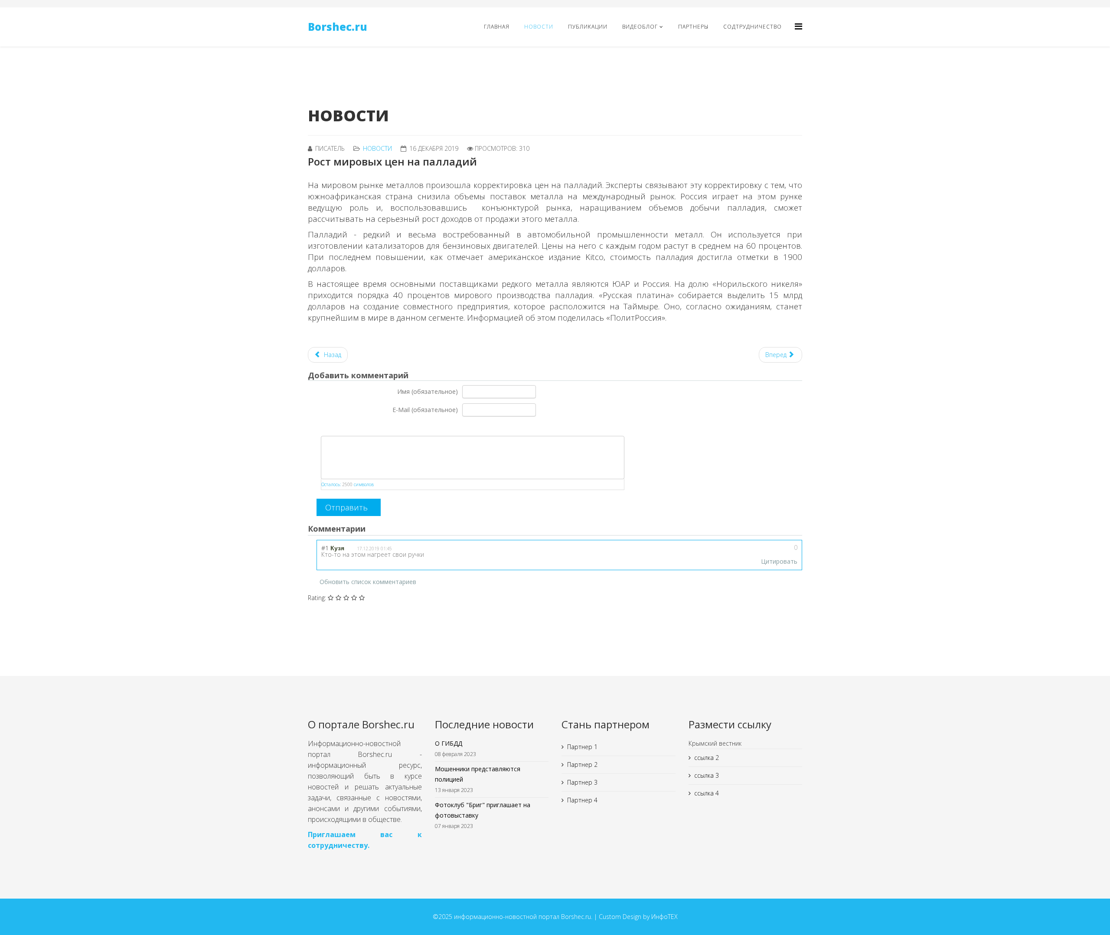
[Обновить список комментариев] (375, 527)
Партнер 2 (582, 764)
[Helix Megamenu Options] (798, 26)
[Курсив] (332, 427)
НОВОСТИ (538, 26)
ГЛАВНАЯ (496, 26)
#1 (325, 548)
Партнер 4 (582, 800)
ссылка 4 (706, 793)
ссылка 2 (706, 757)
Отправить (346, 507)
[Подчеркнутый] (343, 427)
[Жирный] (321, 427)
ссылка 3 (706, 775)
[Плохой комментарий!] (775, 550)
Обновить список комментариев (368, 582)
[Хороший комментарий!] (765, 550)
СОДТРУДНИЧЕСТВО (752, 26)
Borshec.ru (337, 26)
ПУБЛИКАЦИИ (587, 26)
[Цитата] (354, 427)
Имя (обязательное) (427, 391)
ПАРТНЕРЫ (693, 26)
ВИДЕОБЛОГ (640, 26)
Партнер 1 (582, 747)
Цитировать (779, 561)
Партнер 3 (582, 782)
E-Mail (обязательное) (425, 410)
